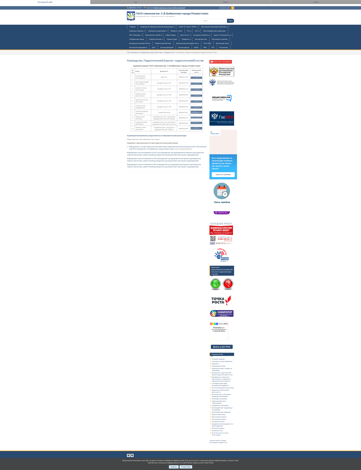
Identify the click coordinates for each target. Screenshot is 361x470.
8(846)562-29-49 (135, 8)
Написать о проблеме (223, 174)
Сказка (315, 2)
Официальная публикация (220, 405)
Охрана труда (172, 39)
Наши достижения (136, 31)
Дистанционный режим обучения (213, 27)
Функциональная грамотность (187, 43)
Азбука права (171, 35)
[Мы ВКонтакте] (128, 455)
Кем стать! (184, 35)
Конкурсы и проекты (201, 35)
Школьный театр (222, 43)
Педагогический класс (163, 43)
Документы (215, 364)
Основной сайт (45, 2)
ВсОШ (196, 47)
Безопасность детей (152, 35)
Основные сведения (218, 359)
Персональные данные (219, 417)
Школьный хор (183, 47)
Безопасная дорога (218, 428)
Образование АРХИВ (218, 366)
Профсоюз (185, 39)
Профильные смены (136, 39)
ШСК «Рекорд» (134, 35)
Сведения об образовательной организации (156, 27)
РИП (205, 47)
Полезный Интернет (218, 421)
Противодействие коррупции (214, 31)
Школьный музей (166, 47)
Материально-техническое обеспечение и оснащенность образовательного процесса (221, 379)
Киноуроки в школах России (139, 43)
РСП (212, 47)
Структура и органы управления (222, 361)
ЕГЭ (188, 31)
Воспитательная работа (138, 47)
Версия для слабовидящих (222, 62)
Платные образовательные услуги (223, 388)
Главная (132, 27)
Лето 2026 (207, 43)
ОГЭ (196, 31)
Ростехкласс (223, 47)
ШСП (154, 47)
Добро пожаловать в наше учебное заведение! (169, 8)
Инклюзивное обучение (219, 399)
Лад (135, 2)
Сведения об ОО (169, 52)
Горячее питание (155, 39)
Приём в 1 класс (176, 31)
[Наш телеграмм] (132, 455)
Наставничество (201, 39)
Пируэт (225, 2)
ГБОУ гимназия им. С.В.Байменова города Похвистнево (172, 13)
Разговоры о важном (219, 39)
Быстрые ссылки (225, 8)
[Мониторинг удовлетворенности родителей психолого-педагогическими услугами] (221, 290)
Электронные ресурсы (219, 419)
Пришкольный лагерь (218, 414)
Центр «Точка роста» (222, 35)
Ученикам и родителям (156, 31)
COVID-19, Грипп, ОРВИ (187, 27)
